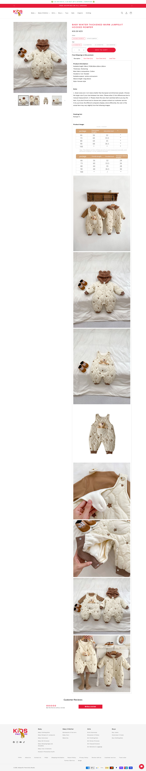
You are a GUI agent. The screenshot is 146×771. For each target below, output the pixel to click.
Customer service (110, 757)
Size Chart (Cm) (88, 58)
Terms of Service (69, 760)
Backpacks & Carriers (69, 732)
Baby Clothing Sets (44, 732)
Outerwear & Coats (118, 735)
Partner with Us (96, 757)
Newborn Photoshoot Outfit (46, 751)
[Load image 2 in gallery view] (34, 100)
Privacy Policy (83, 757)
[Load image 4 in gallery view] (57, 100)
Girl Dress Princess (93, 740)
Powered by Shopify (29, 767)
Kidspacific (21, 767)
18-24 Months (110, 44)
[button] (33, 13)
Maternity (66, 738)
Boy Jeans (115, 732)
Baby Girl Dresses (43, 740)
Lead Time (112, 58)
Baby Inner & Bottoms (45, 748)
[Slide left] (15, 100)
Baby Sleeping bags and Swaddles (45, 744)
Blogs (80, 760)
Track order (122, 757)
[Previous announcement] (14, 6)
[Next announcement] (132, 6)
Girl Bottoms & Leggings (94, 746)
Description (77, 58)
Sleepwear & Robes (93, 735)
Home (20, 757)
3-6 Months (77, 44)
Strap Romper (92, 38)
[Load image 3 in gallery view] (46, 100)
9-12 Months (88, 44)
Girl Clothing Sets (92, 738)
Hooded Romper (78, 38)
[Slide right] (65, 100)
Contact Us (37, 757)
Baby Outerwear (43, 738)
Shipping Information (58, 757)
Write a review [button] (90, 706)
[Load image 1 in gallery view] (23, 100)
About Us (28, 757)
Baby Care (66, 735)
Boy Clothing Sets (117, 738)
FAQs (46, 757)
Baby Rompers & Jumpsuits (46, 735)
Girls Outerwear (92, 732)
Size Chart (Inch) (101, 58)
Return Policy (72, 757)
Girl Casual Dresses (93, 743)
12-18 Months (99, 44)
